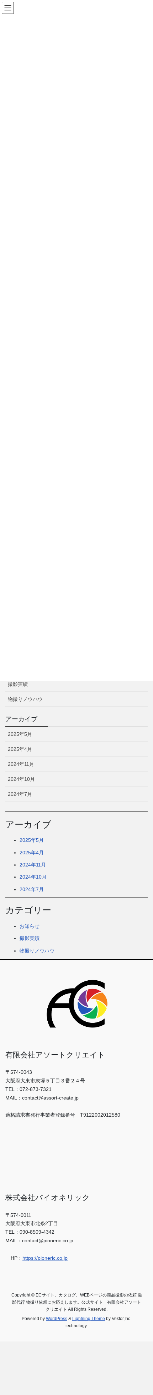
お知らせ (29, 926)
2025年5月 (20, 734)
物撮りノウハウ (25, 699)
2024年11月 (21, 764)
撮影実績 (18, 684)
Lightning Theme (88, 1318)
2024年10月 (21, 779)
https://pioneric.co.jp (45, 1258)
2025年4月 (20, 749)
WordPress (56, 1318)
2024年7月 (20, 794)
